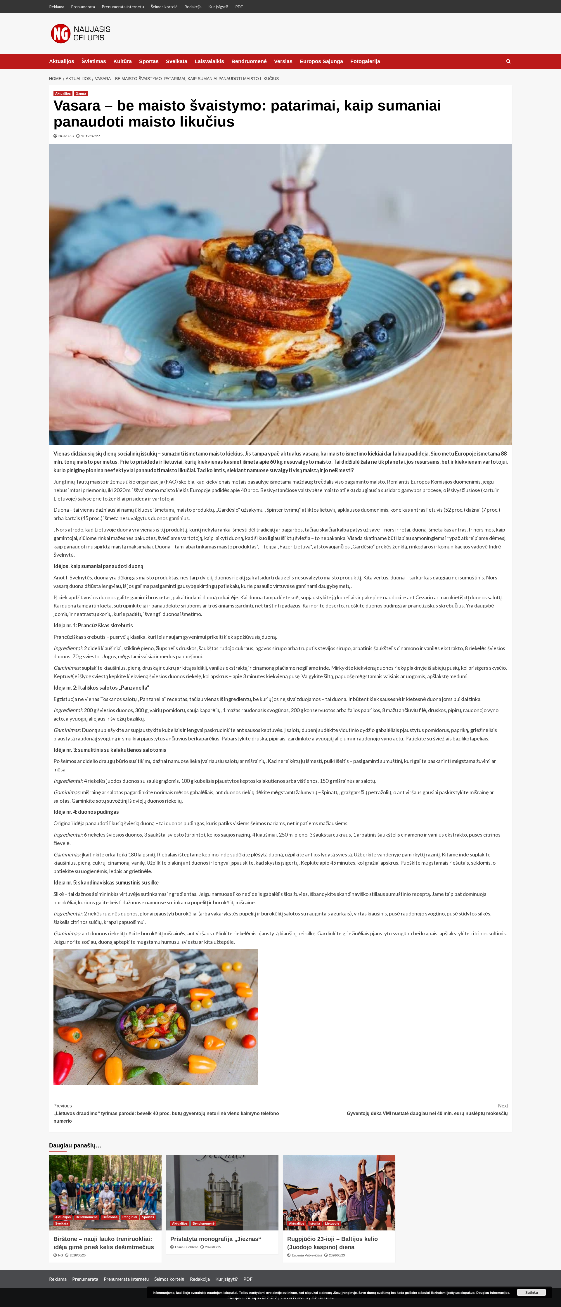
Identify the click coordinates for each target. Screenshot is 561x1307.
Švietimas (94, 61)
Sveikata (176, 61)
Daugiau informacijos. (493, 1292)
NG (60, 1255)
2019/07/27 (90, 136)
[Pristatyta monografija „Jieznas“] (222, 1192)
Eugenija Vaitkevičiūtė (307, 1255)
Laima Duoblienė (186, 1247)
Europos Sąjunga (321, 61)
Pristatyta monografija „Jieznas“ (215, 1239)
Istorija (314, 1223)
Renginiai (129, 1217)
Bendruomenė (249, 61)
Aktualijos (61, 61)
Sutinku (531, 1292)
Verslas (283, 61)
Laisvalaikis (209, 61)
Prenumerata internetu (123, 6)
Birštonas (110, 1217)
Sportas (149, 61)
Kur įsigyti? (218, 6)
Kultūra (122, 61)
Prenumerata (83, 6)
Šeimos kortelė (164, 6)
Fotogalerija (365, 61)
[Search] (508, 61)
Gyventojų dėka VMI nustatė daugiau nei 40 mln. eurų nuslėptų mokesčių (427, 1109)
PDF (239, 6)
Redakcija (193, 6)
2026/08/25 (78, 1255)
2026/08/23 (337, 1255)
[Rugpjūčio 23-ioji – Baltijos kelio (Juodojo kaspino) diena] (339, 1192)
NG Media (66, 136)
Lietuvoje (332, 1223)
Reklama (56, 6)
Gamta (81, 93)
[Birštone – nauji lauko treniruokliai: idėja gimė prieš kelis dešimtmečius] (105, 1192)
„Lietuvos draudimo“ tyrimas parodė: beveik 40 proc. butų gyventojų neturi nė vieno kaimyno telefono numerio (166, 1113)
